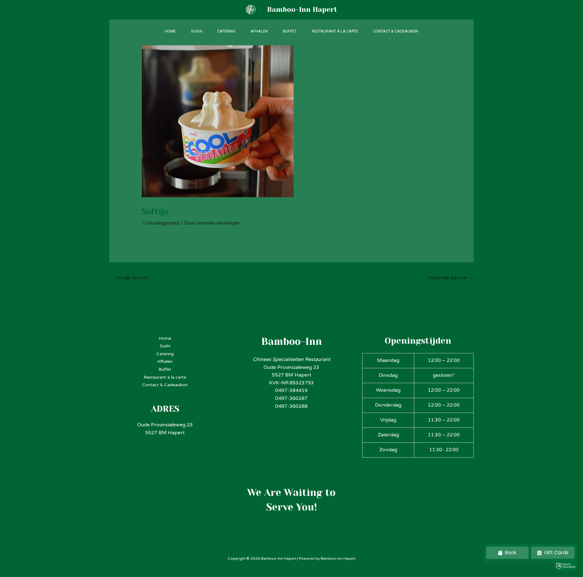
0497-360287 (291, 398)
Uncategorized (162, 223)
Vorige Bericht (129, 278)
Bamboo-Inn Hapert (302, 9)
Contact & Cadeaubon (395, 31)
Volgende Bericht (450, 278)
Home (170, 31)
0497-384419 (291, 390)
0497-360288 (291, 406)
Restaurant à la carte (335, 31)
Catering (226, 31)
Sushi (196, 31)
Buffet (290, 31)
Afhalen (259, 31)
